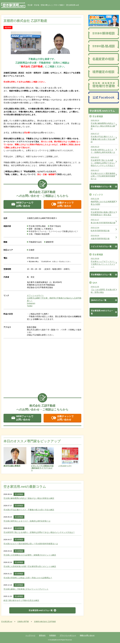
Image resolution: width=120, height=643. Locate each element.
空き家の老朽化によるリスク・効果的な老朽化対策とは (27, 521)
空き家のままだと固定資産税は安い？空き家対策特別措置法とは (31, 544)
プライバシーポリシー (68, 635)
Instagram (31, 303)
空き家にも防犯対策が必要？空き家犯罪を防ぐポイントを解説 (30, 566)
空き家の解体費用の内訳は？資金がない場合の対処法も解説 (29, 498)
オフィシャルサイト (35, 295)
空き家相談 (19, 494)
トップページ (30, 635)
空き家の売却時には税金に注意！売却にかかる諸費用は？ (28, 578)
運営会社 (42, 635)
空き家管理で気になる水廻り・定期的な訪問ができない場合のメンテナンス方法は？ (39, 532)
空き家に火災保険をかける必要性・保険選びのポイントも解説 (30, 555)
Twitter (29, 306)
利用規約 (52, 635)
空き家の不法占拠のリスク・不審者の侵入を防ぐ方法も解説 (29, 510)
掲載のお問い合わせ (87, 635)
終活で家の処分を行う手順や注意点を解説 (21, 600)
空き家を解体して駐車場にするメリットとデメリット (26, 589)
